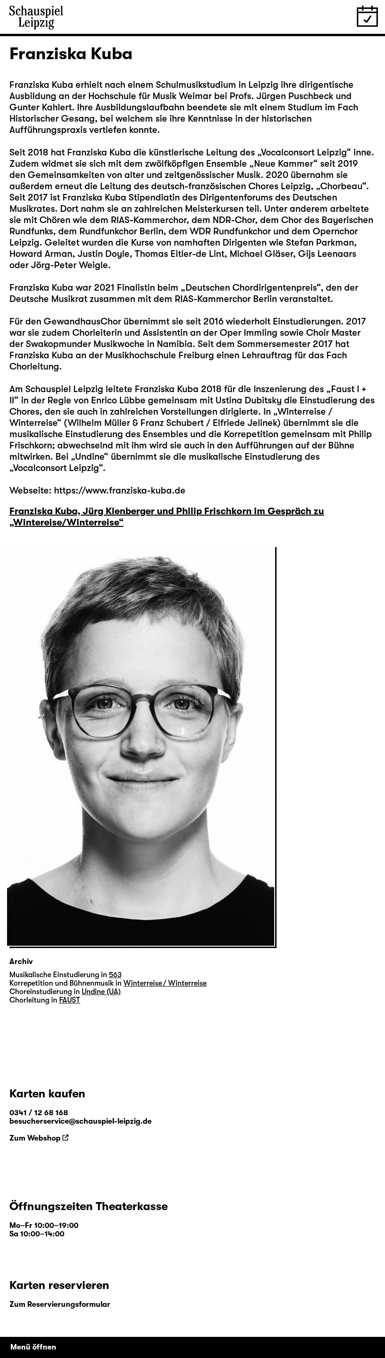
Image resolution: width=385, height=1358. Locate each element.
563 (115, 975)
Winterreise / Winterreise (165, 983)
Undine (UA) (101, 992)
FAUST (69, 1000)
